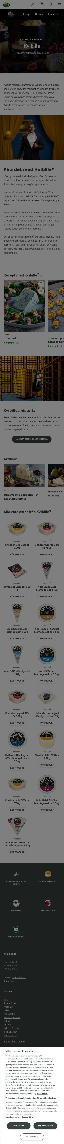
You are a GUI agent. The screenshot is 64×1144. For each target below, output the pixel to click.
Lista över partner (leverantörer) (20, 1117)
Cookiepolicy (42, 1094)
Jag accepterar (45, 1125)
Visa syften (32, 1136)
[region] (32, 1095)
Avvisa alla (18, 1125)
